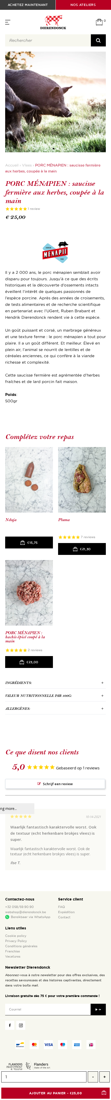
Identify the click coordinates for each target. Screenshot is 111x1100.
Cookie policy (15, 935)
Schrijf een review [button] (58, 784)
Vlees (27, 165)
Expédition (66, 912)
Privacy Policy (16, 941)
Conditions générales (21, 946)
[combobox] (48, 40)
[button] (53, 149)
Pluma (64, 520)
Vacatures (12, 956)
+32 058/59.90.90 (19, 906)
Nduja (11, 520)
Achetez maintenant (28, 4)
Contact (64, 917)
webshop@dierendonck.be (25, 912)
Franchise (12, 951)
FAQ (61, 906)
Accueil (12, 165)
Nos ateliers (83, 4)
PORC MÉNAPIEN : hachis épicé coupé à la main (25, 637)
